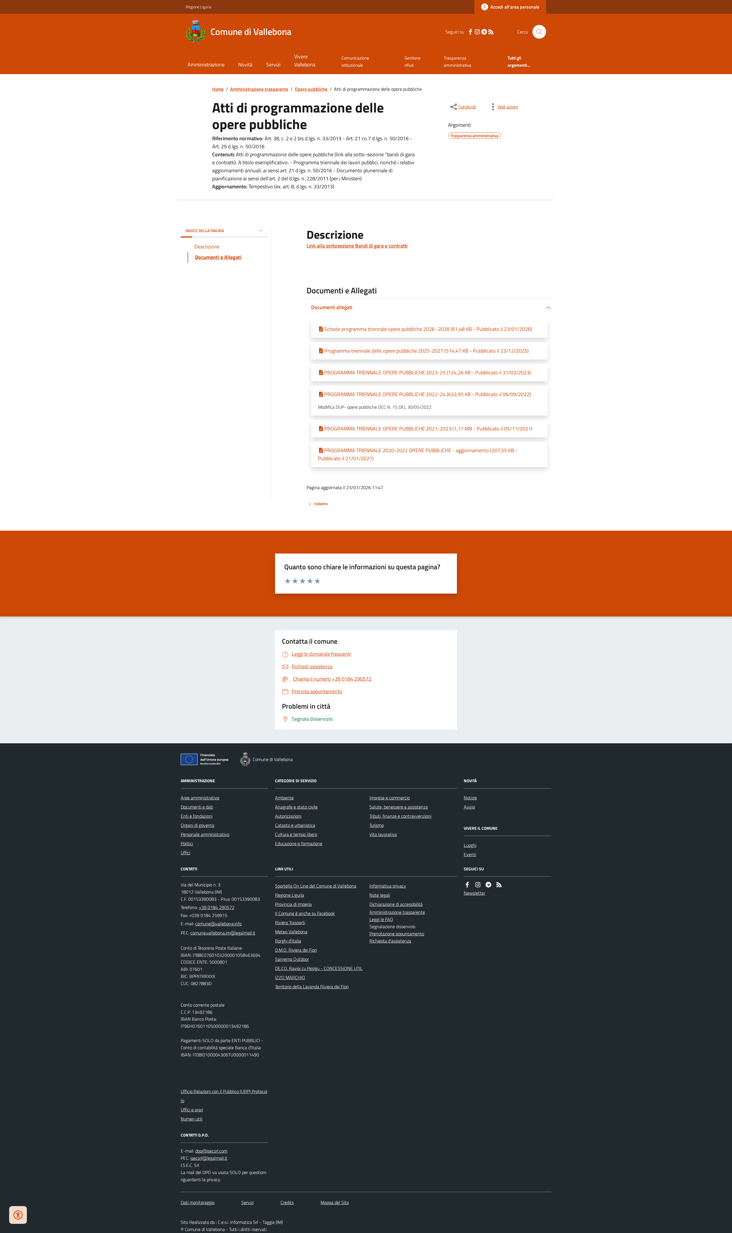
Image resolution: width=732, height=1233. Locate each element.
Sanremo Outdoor (292, 959)
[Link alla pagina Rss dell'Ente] (499, 884)
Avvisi (469, 806)
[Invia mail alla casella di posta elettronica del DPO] (211, 1151)
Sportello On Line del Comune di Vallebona (315, 885)
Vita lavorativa (383, 834)
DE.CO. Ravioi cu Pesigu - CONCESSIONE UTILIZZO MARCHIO (319, 973)
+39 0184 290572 (216, 907)
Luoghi (470, 845)
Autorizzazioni (288, 816)
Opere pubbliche (311, 89)
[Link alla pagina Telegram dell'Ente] (488, 884)
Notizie (470, 797)
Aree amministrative (200, 797)
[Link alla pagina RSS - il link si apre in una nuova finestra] (491, 31)
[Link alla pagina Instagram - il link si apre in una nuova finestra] (477, 31)
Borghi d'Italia (288, 940)
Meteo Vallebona (291, 931)
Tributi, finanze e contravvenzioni (400, 816)
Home (218, 89)
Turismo (376, 825)
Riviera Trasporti (290, 922)
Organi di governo (197, 825)
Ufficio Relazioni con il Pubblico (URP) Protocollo (224, 1096)
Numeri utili (191, 1118)
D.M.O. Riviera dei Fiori (296, 950)
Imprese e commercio (389, 797)
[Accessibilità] (18, 1215)
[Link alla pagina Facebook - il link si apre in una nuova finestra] (470, 31)
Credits (287, 1202)
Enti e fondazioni (196, 816)
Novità (245, 64)
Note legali (379, 895)
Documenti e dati (197, 806)
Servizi (273, 64)
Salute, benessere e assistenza (398, 806)
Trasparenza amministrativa (457, 61)
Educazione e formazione (298, 843)
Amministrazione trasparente (259, 89)
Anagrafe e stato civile (296, 806)
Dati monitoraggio (197, 1202)
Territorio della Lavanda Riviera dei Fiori (312, 986)
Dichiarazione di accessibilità (396, 904)
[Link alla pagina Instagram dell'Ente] (477, 884)
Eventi (470, 854)
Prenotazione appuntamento (396, 933)
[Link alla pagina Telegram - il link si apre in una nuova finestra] (484, 31)
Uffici (185, 852)
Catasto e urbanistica (295, 825)
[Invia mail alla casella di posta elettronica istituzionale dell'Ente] (218, 923)
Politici (187, 843)
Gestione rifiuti (413, 61)
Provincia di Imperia (293, 904)
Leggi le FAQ (381, 919)
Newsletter (474, 893)
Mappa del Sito (335, 1202)
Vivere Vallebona (304, 60)
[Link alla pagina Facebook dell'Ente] (467, 884)
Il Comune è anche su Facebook (305, 913)
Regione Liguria (198, 7)
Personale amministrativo (205, 834)
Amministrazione (206, 64)
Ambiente (284, 797)
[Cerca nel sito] (537, 32)
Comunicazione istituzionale (355, 61)
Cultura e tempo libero (296, 834)
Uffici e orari (192, 1109)
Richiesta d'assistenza (390, 940)
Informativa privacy (387, 885)
